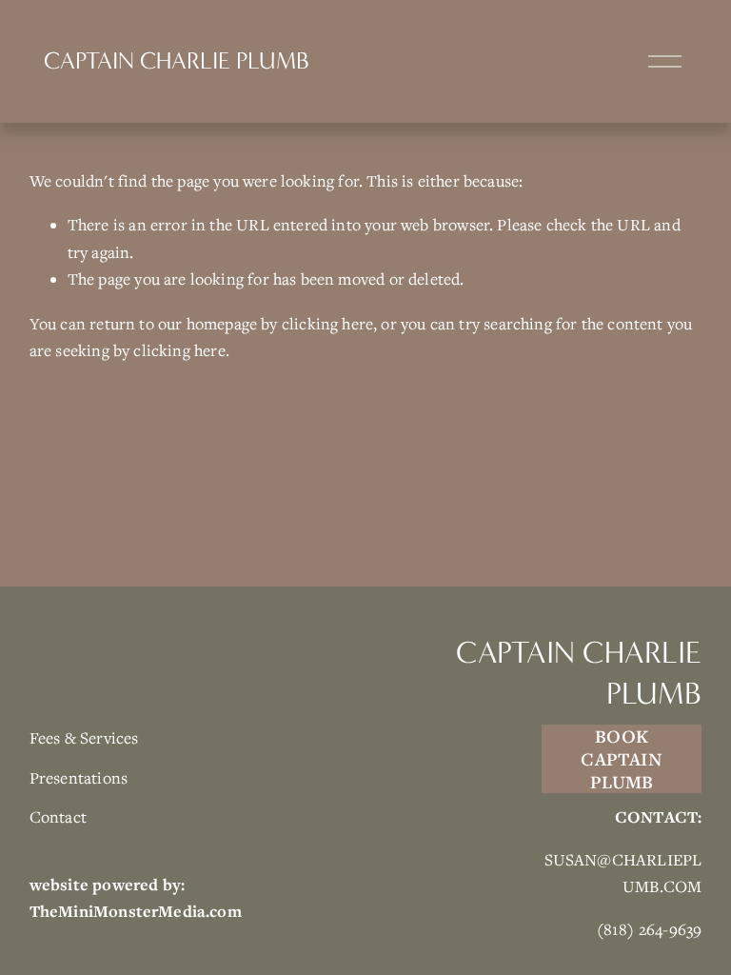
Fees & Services (84, 737)
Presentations (79, 777)
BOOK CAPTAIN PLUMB (621, 759)
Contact (58, 816)
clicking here (327, 323)
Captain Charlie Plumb (176, 61)
